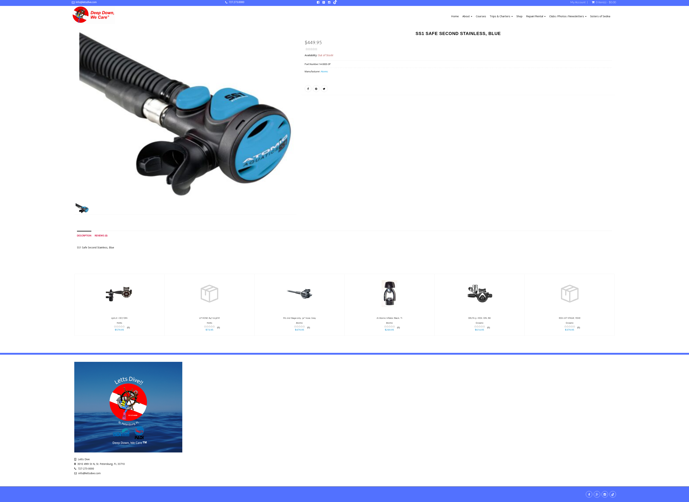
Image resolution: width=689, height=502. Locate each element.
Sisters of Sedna (600, 16)
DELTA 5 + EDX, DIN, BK (479, 318)
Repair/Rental (535, 16)
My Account (577, 2)
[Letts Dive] (94, 16)
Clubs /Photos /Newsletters (567, 16)
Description (84, 235)
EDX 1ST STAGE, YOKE (569, 318)
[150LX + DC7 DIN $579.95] (119, 304)
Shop (519, 16)
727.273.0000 (236, 2)
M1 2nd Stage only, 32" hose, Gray (299, 318)
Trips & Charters (500, 16)
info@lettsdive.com (86, 2)
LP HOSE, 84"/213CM (209, 318)
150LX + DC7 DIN (119, 318)
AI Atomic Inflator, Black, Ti (389, 318)
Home (455, 16)
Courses (481, 16)
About (466, 16)
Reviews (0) (101, 235)
